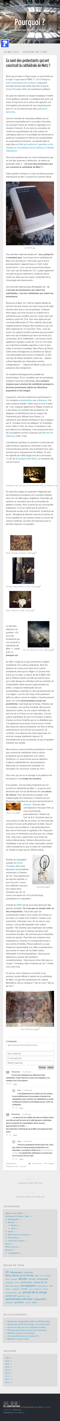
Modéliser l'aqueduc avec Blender (21, 1333)
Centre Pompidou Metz (16, 89)
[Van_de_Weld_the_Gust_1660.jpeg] (38, 634)
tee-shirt (28, 1303)
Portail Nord (13, 1237)
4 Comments (37, 1163)
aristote (7, 1279)
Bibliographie (13, 1219)
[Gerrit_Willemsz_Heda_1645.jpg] (20, 599)
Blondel (14, 1225)
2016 (7, 1364)
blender (23, 1278)
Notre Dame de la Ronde (18, 1234)
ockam (31, 1289)
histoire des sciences (12, 1286)
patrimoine (37, 1289)
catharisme (42, 400)
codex (17, 1283)
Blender (11, 1222)
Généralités (11, 1163)
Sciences (9, 1250)
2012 (7, 1376)
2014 (7, 1370)
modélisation (16, 1289)
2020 (7, 1357)
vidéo (34, 1302)
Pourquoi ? (30, 22)
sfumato (27, 804)
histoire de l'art (12, 1166)
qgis (28, 1296)
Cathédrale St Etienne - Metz (17, 1216)
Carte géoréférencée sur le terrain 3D (22, 1336)
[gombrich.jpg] (30, 213)
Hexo (15, 1412)
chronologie (9, 1282)
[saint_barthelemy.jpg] (30, 1009)
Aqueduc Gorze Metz (13, 1213)
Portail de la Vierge (16, 1240)
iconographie (28, 1285)
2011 (7, 1379)
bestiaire (14, 1279)
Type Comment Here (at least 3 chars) (22, 1045)
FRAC (19, 904)
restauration (40, 1299)
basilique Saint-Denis (27, 458)
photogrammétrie (11, 1293)
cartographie (42, 1279)
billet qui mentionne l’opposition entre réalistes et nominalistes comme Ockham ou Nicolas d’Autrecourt (30, 147)
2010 (7, 1382)
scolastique (9, 1302)
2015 (7, 1367)
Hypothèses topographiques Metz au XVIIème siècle (28, 1321)
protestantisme (26, 400)
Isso (23, 1412)
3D (7, 1272)
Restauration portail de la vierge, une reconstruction (28, 1324)
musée (23, 1166)
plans (20, 1292)
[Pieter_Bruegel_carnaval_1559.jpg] (21, 542)
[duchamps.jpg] (43, 869)
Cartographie (13, 1253)
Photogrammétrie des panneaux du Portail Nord (26, 1330)
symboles (19, 1302)
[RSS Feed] (49, 4)
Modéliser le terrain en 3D (18, 1339)
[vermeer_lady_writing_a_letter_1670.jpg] (23, 570)
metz (51, 1286)
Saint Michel (47, 1276)
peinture (45, 1289)
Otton (13, 1228)
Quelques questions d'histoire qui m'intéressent (30, 30)
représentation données (19, 1298)
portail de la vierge (35, 1292)
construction (26, 1282)
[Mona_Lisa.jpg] (13, 806)
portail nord (11, 1295)
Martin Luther (18, 267)
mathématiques (42, 1286)
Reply (15, 1084)
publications (22, 1296)
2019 (7, 1361)
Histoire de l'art (35, 51)
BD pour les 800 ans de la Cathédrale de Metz (26, 1327)
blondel (32, 1279)
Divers (10, 1231)
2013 (7, 1373)
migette (7, 1289)
